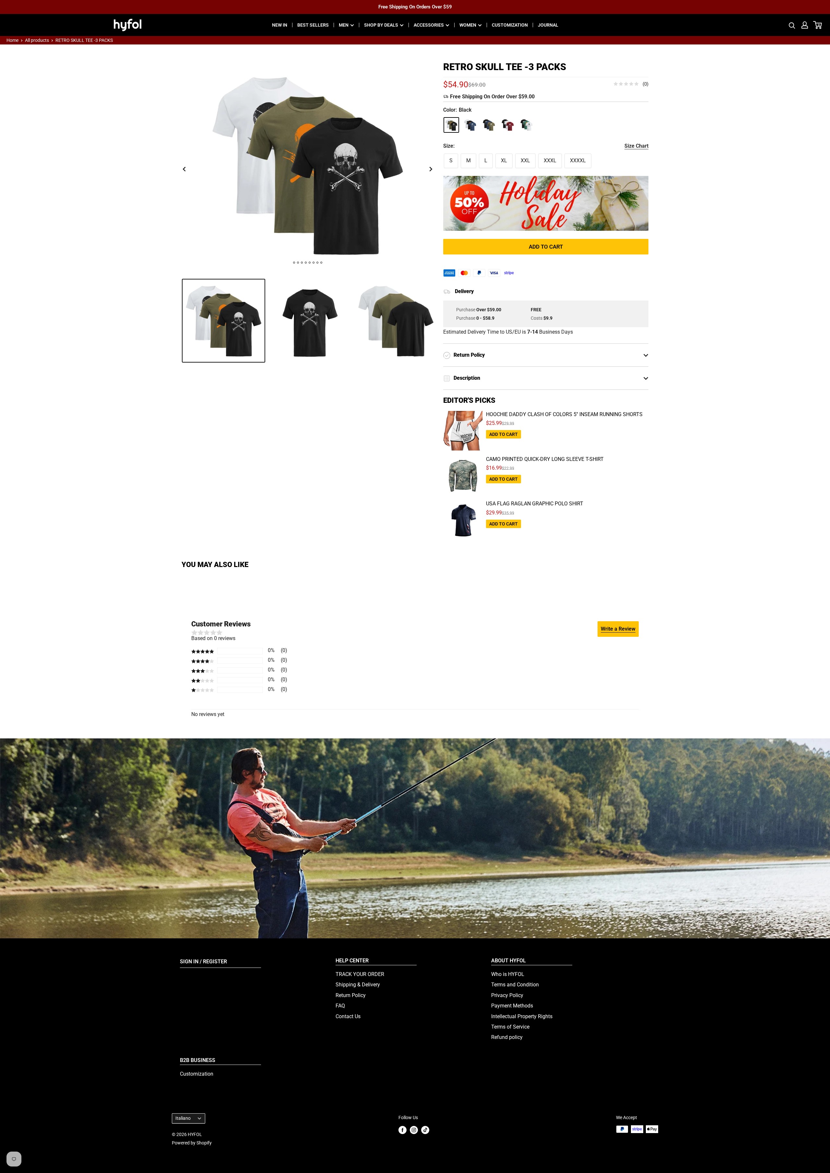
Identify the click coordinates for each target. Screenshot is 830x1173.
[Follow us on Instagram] (414, 1129)
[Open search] (792, 25)
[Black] (451, 125)
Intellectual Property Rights (521, 1016)
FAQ (340, 1006)
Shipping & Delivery (358, 985)
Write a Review (618, 629)
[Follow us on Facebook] (402, 1129)
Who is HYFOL (507, 974)
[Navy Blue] (470, 125)
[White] (526, 125)
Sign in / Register (203, 961)
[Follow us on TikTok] (425, 1129)
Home (12, 40)
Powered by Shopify (192, 1142)
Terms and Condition (515, 985)
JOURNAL (548, 25)
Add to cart (546, 246)
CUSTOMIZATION (510, 25)
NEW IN (279, 25)
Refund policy (507, 1037)
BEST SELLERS (313, 25)
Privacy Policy (507, 995)
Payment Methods (512, 1006)
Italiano (183, 1118)
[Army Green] (489, 125)
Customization (196, 1074)
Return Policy (351, 995)
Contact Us (348, 1016)
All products (37, 40)
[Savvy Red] (508, 125)
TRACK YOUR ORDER (360, 974)
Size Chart (636, 146)
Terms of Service (510, 1027)
